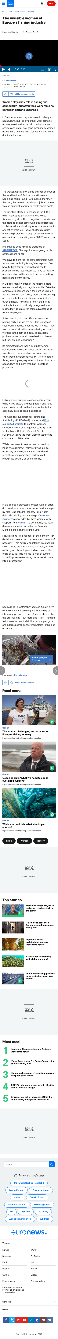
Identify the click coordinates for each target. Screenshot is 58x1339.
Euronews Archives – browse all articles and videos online (13, 1290)
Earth (9, 12)
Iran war (26, 1211)
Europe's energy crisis (20, 1218)
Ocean (31, 12)
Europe (5, 1250)
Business (6, 1256)
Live (51, 3)
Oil (11, 1211)
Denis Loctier (10, 81)
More (5, 1309)
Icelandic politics (16, 1204)
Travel (34, 1268)
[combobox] (29, 1164)
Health (5, 1268)
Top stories (12, 900)
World (33, 1250)
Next (33, 1262)
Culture (5, 1275)
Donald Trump (37, 1197)
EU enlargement (42, 1204)
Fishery (41, 840)
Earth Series (20, 12)
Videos (34, 1275)
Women (24, 840)
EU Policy (43, 1211)
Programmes (8, 1281)
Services (6, 1301)
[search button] (52, 1164)
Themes (6, 1243)
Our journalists (38, 1281)
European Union (41, 1190)
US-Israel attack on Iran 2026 (29, 1183)
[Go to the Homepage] (10, 3)
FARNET (22, 522)
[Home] (3, 11)
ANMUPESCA (10, 250)
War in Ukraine (16, 1190)
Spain (9, 840)
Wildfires (44, 1218)
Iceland (17, 1197)
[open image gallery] (29, 650)
